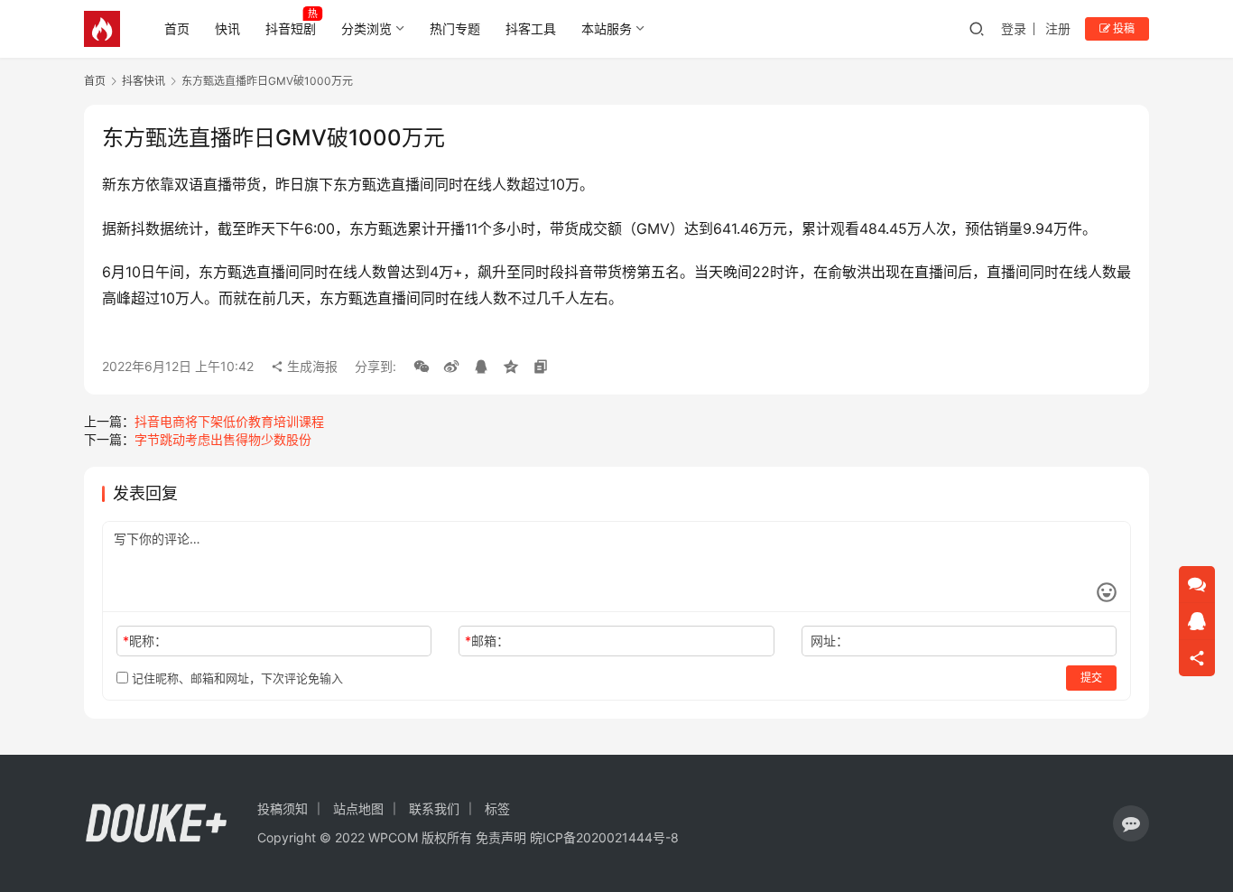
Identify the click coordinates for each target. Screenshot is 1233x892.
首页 (177, 28)
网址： (829, 640)
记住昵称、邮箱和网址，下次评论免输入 (235, 678)
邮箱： (487, 640)
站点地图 (358, 808)
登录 (1013, 28)
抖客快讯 (143, 81)
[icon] (1131, 823)
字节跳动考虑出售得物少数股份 (222, 439)
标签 (497, 808)
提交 (1091, 677)
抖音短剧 (290, 28)
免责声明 (501, 837)
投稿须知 (282, 808)
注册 (1058, 28)
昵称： (145, 640)
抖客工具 (530, 28)
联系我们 (434, 808)
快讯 (227, 28)
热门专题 (455, 28)
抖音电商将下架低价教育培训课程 (229, 421)
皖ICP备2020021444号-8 (604, 837)
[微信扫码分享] (421, 366)
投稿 (1122, 28)
